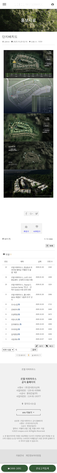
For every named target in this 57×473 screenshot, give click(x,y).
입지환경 (14, 334)
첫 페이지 (21, 355)
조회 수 (50, 261)
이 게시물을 (48, 239)
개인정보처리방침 (33, 455)
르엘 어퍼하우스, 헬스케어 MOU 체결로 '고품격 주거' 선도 (21, 297)
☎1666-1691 (14, 468)
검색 (34, 349)
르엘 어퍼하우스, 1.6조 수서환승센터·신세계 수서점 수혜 (21, 278)
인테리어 (14, 309)
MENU (4, 4)
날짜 (39, 261)
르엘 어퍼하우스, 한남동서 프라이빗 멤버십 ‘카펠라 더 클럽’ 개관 (21, 270)
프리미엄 (14, 329)
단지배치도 (10, 37)
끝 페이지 (35, 355)
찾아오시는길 (30, 403)
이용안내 (20, 455)
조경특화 (14, 314)
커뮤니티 (14, 319)
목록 (51, 246)
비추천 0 (36, 231)
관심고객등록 (42, 468)
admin (7, 41)
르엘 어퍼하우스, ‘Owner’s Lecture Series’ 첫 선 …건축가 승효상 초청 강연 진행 (21, 287)
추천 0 (26, 231)
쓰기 (41, 346)
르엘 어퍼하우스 (29, 369)
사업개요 (14, 339)
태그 (51, 346)
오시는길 (14, 304)
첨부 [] (7, 239)
